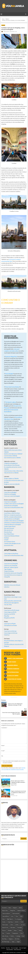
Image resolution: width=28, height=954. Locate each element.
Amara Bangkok (9, 373)
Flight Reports (10, 919)
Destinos (3, 947)
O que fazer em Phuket (10, 623)
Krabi (21, 921)
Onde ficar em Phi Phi (9, 614)
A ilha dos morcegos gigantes (11, 602)
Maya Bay (6, 616)
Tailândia (3, 25)
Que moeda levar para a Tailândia (12, 457)
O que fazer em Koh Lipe (10, 631)
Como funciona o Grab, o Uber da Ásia (13, 471)
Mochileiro (19, 927)
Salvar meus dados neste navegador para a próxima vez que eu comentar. (14, 761)
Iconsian (6, 539)
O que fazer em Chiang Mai (11, 563)
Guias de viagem (22, 947)
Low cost (23, 924)
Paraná (20, 930)
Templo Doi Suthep (9, 571)
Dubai (3, 919)
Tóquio (13, 941)
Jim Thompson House (9, 541)
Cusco (12, 916)
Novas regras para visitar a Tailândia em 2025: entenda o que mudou (18, 782)
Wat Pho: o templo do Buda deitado (13, 517)
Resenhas (8, 947)
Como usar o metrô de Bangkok (12, 496)
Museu (15, 930)
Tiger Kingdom (8, 569)
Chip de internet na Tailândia (11, 472)
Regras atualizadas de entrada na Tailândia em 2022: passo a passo (18, 792)
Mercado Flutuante (9, 528)
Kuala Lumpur (5, 924)
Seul (23, 936)
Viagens (18, 941)
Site (2, 755)
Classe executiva (15, 913)
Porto (21, 933)
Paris (3, 933)
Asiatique (6, 537)
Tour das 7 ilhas (8, 604)
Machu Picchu (5, 927)
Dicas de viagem (14, 947)
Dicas (16, 916)
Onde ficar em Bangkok (10, 494)
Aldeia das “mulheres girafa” (11, 567)
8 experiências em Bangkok (11, 505)
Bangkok (15, 907)
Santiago (18, 936)
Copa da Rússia (5, 916)
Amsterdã (4, 907)
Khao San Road (8, 532)
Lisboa (11, 924)
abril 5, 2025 (14, 785)
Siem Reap (4, 938)
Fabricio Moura (6, 31)
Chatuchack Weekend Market (11, 536)
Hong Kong (10, 921)
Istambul (16, 921)
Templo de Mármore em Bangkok (12, 524)
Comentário (4, 727)
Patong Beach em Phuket (10, 625)
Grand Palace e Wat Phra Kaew (12, 513)
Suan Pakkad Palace (9, 534)
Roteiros (12, 936)
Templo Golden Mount (9, 526)
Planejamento (15, 933)
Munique (10, 930)
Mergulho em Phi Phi (9, 617)
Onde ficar (7, 635)
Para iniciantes (9, 949)
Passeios (8, 933)
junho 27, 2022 (14, 795)
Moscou (4, 930)
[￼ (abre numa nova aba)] (14, 663)
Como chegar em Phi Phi (10, 612)
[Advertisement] (14, 875)
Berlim (20, 907)
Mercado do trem (8, 530)
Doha (21, 916)
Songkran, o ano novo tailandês (12, 484)
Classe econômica (6, 913)
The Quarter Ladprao (10, 402)
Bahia (9, 907)
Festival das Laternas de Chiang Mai (13, 573)
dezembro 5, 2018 (14, 31)
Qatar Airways (5, 936)
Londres (17, 924)
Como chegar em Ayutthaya (11, 553)
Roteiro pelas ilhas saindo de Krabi (12, 600)
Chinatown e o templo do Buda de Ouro (14, 522)
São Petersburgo (6, 941)
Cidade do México (21, 910)
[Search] (25, 14)
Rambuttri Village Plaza (11, 356)
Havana (3, 921)
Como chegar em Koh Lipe (10, 633)
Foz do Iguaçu (18, 919)
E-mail (3, 750)
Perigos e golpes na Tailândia (11, 478)
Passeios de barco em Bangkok (12, 518)
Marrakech (12, 927)
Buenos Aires (5, 910)
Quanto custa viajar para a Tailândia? (13, 453)
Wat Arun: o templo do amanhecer (12, 515)
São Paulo (17, 938)
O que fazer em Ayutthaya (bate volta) (13, 507)
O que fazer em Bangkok (10, 492)
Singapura (11, 938)
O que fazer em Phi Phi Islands (11, 610)
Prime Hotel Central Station (12, 387)
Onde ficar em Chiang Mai (10, 565)
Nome (3, 745)
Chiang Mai (12, 910)
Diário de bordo (17, 949)
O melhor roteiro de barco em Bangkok (14, 503)
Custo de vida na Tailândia (10, 455)
